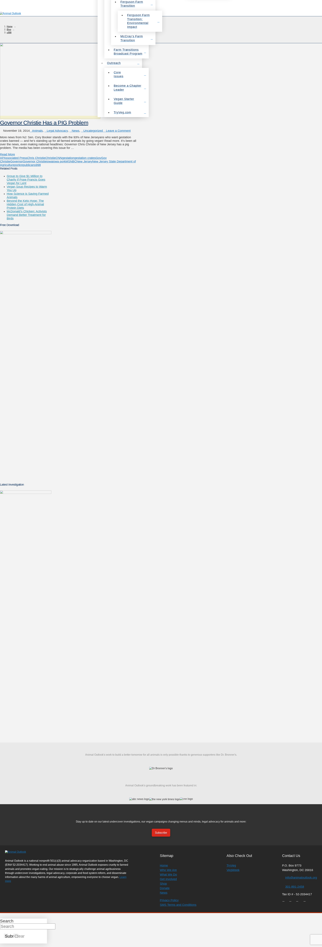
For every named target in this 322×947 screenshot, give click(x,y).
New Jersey (84, 161)
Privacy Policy (169, 900)
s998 (37, 165)
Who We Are (168, 870)
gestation (68, 158)
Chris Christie (36, 158)
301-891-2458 (294, 886)
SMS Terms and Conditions (178, 905)
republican (27, 165)
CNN (59, 158)
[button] (317, 13)
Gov (98, 158)
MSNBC (71, 161)
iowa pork (59, 161)
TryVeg (231, 865)
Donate (165, 888)
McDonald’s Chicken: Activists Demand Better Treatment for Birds (27, 215)
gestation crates (85, 158)
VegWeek (233, 870)
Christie (50, 158)
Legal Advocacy (57, 130)
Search (6, 921)
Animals (37, 130)
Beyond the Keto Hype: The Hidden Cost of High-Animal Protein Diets (25, 204)
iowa (49, 161)
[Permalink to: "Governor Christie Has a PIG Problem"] (50, 117)
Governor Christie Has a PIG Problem (44, 122)
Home (164, 865)
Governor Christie (34, 161)
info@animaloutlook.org (301, 877)
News (75, 130)
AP (2, 158)
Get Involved (168, 879)
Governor (16, 161)
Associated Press (15, 158)
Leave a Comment (118, 130)
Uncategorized (93, 130)
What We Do (168, 874)
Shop (163, 883)
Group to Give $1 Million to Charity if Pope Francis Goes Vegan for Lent (26, 179)
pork (17, 165)
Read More (7, 154)
